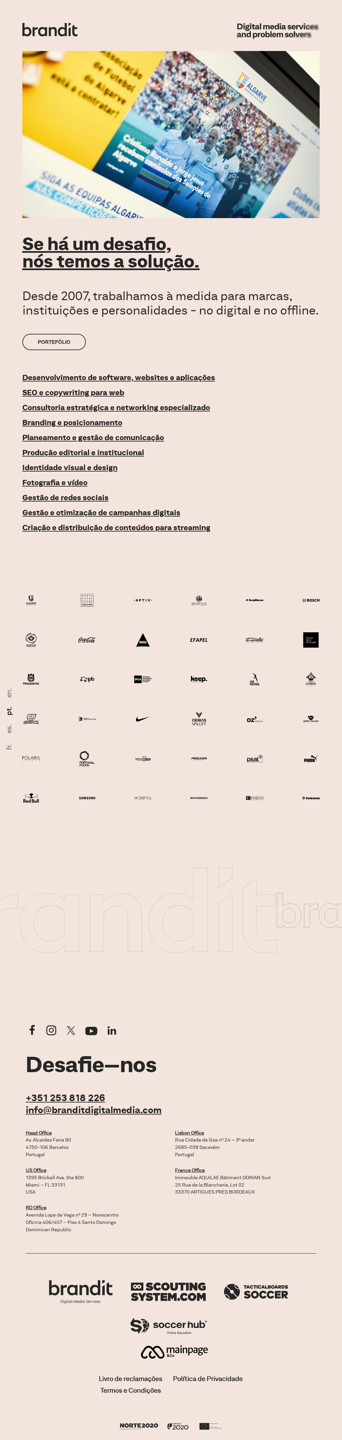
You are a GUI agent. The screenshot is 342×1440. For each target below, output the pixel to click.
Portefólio (54, 342)
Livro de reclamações (130, 1378)
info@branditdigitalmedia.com (94, 1110)
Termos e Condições (131, 1390)
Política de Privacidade (208, 1378)
